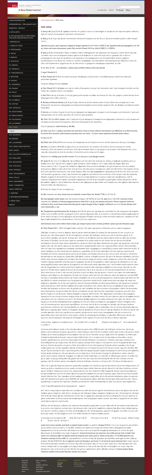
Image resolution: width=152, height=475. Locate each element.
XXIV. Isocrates (15, 135)
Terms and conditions (99, 460)
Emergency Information (43, 471)
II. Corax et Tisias (15, 46)
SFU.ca (128, 10)
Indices (12, 205)
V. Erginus (13, 57)
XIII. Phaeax (13, 88)
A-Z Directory (102, 10)
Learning (24, 465)
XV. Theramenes (15, 96)
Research (24, 467)
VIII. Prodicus (14, 69)
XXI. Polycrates (15, 119)
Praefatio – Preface (17, 28)
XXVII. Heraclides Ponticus (19, 146)
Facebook (60, 463)
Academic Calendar (42, 465)
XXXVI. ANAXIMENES (16, 181)
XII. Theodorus (14, 84)
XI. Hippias (13, 80)
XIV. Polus (13, 92)
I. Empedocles (14, 42)
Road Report (39, 467)
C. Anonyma (13, 193)
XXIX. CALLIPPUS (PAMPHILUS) (20, 154)
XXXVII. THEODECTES (16, 185)
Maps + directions (41, 460)
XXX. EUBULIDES (15, 158)
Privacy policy (97, 461)
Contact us (77, 460)
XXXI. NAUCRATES (15, 162)
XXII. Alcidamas (15, 123)
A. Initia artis (14, 32)
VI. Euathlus (14, 61)
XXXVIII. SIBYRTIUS (15, 189)
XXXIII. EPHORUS (15, 170)
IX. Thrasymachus (16, 73)
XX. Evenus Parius (16, 115)
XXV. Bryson (13, 139)
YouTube (59, 466)
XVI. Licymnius (14, 100)
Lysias (12, 131)
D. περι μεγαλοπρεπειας (19, 197)
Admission (25, 460)
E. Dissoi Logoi (14, 201)
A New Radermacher (29, 10)
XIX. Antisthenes (15, 112)
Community (25, 469)
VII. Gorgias (13, 65)
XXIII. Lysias (13, 127)
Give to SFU (39, 469)
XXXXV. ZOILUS (14, 177)
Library (38, 462)
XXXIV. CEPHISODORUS (17, 174)
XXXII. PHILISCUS (15, 166)
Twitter (59, 464)
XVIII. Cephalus (15, 108)
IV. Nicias (12, 53)
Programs (25, 462)
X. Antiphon (13, 77)
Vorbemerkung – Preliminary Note (22, 24)
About (23, 471)
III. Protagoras (15, 49)
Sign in (111, 10)
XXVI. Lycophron (15, 142)
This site (120, 10)
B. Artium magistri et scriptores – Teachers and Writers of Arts (22, 37)
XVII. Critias (13, 104)
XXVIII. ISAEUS (14, 150)
